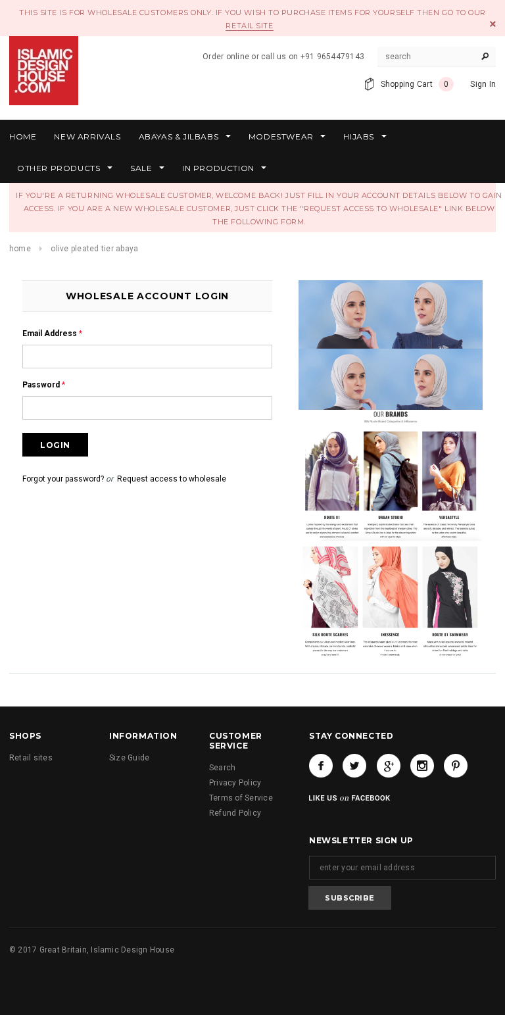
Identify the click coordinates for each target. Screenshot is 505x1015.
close (493, 24)
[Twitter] (354, 766)
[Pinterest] (456, 766)
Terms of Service (241, 798)
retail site (249, 25)
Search (222, 767)
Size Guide (129, 757)
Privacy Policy (235, 782)
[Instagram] (422, 766)
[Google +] (388, 766)
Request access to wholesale (171, 478)
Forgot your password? (63, 478)
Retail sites (31, 757)
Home (20, 248)
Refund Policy (235, 813)
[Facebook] (321, 766)
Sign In (483, 84)
